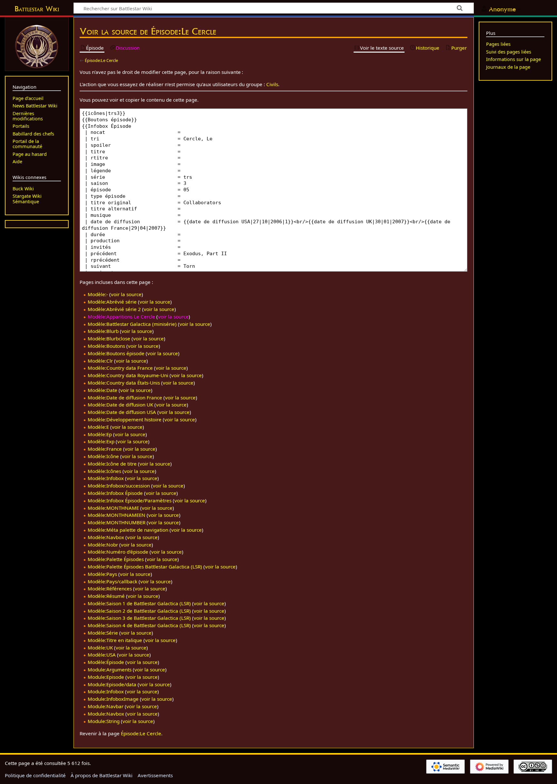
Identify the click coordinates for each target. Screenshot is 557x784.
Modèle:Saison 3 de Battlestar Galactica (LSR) (139, 618)
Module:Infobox (106, 691)
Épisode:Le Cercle (101, 60)
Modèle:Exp (101, 441)
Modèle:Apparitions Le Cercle (121, 316)
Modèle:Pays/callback (112, 581)
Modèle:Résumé (106, 596)
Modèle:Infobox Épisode (115, 493)
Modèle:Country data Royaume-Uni (128, 375)
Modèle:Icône (103, 456)
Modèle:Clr (100, 360)
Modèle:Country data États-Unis (124, 382)
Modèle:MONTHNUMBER (116, 522)
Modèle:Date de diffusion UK (120, 404)
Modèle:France (105, 449)
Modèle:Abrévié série (112, 301)
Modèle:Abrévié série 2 (114, 309)
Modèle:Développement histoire (124, 419)
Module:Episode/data (112, 684)
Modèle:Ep (100, 434)
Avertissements (155, 775)
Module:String (104, 721)
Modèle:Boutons (106, 346)
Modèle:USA (102, 654)
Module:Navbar (105, 706)
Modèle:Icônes (104, 471)
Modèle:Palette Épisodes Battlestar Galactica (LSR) (145, 566)
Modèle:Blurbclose (109, 338)
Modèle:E (98, 427)
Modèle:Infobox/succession (119, 485)
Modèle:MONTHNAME (113, 508)
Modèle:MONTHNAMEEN (116, 515)
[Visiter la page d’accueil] (36, 46)
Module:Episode (106, 677)
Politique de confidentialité (35, 775)
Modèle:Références (110, 588)
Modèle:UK (100, 647)
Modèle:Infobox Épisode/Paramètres (129, 500)
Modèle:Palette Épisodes (116, 559)
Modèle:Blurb (103, 331)
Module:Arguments (110, 669)
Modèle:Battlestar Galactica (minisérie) (132, 324)
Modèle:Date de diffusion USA (122, 412)
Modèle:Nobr (103, 544)
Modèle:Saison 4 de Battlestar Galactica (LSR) (139, 625)
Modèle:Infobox (106, 478)
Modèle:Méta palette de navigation (128, 530)
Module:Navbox (106, 713)
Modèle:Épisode (106, 662)
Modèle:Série (103, 632)
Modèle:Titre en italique (115, 640)
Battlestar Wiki (37, 8)
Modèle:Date (102, 390)
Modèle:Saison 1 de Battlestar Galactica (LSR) (139, 603)
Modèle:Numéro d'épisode (118, 551)
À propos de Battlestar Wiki (101, 775)
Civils (272, 84)
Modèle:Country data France (120, 368)
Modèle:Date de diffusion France (125, 397)
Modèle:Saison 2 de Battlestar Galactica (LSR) (139, 611)
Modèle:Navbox (106, 537)
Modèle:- (98, 294)
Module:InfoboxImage (113, 699)
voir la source (126, 294)
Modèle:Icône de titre (112, 463)
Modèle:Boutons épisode (116, 353)
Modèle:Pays (102, 574)
